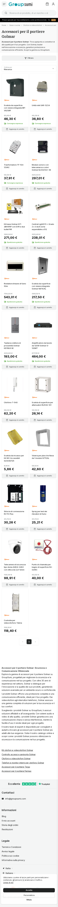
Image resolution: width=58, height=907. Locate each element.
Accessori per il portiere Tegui (16, 767)
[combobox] (29, 13)
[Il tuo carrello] (47, 4)
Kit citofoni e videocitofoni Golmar (17, 750)
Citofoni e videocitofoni (32, 25)
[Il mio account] (53, 4)
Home (4, 25)
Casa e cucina (14, 25)
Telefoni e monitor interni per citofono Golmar (23, 763)
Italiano (9, 873)
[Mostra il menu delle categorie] (4, 4)
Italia (8, 868)
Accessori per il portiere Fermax (16, 771)
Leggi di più (8, 882)
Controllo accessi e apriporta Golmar (19, 754)
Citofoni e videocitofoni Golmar (16, 758)
